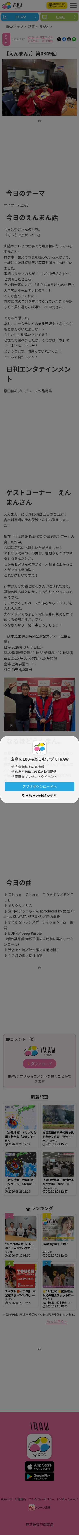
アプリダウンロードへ (39, 786)
